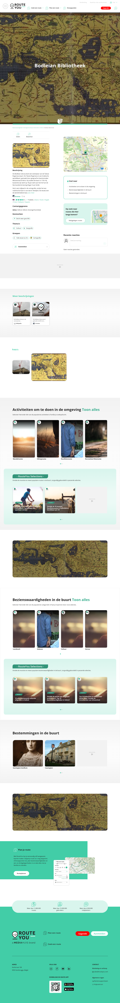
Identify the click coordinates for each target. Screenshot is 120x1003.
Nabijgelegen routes (75, 220)
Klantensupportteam (101, 981)
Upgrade (106, 8)
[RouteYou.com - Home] (17, 6)
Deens (37, 200)
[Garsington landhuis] (28, 753)
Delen (18, 137)
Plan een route (54, 933)
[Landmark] (24, 629)
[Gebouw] (48, 629)
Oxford (42, 127)
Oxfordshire (36, 127)
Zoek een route (54, 944)
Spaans (27, 202)
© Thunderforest (90, 171)
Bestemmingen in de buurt (78, 193)
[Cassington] (60, 753)
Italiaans (21, 202)
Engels (47, 200)
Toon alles (91, 409)
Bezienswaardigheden (18, 127)
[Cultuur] (72, 629)
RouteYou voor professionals (98, 2)
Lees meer (31, 193)
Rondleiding (83, 2)
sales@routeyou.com (101, 972)
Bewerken (29, 137)
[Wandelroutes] (24, 438)
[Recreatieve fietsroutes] (96, 438)
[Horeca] (96, 629)
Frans (15, 202)
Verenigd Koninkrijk (28, 127)
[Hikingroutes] (48, 438)
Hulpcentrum (98, 984)
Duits (42, 200)
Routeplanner (21, 873)
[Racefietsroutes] (72, 438)
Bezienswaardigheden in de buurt (80, 190)
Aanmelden (99, 933)
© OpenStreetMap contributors (100, 171)
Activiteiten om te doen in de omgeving (82, 187)
